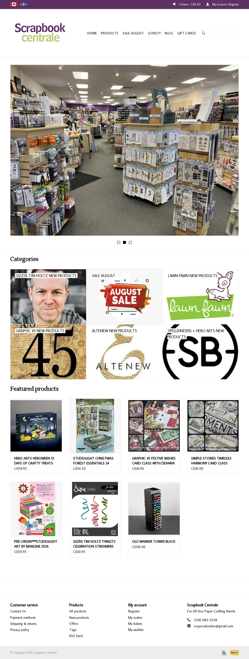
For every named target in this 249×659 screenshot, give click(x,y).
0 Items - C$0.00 (189, 4)
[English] (14, 4)
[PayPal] (234, 652)
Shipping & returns (23, 623)
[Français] (23, 4)
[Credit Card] (223, 652)
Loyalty (154, 33)
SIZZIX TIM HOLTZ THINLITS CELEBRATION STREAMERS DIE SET (94, 544)
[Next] (229, 152)
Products (109, 33)
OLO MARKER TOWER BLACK (153, 541)
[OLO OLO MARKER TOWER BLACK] (154, 509)
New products (79, 617)
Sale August (133, 33)
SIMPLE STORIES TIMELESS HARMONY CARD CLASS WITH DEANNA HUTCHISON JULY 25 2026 (212, 461)
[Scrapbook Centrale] (42, 33)
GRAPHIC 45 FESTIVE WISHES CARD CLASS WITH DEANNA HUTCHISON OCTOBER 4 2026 (154, 461)
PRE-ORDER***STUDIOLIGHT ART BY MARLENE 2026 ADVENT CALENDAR (35, 544)
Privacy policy (19, 630)
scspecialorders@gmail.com (213, 626)
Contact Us (18, 611)
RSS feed (76, 636)
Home (92, 33)
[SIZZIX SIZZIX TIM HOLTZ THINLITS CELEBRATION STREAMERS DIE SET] (95, 509)
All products (77, 611)
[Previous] (20, 152)
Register (134, 611)
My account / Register (225, 4)
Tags (73, 630)
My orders (135, 617)
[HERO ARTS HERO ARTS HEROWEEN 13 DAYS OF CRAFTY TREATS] (36, 426)
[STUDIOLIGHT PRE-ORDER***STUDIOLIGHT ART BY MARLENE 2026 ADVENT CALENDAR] (36, 509)
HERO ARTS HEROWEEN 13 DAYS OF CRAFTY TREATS (34, 460)
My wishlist (135, 630)
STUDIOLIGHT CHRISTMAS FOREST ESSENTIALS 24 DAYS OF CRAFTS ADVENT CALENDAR (93, 461)
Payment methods (23, 617)
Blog (169, 33)
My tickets (135, 623)
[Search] (203, 33)
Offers (73, 623)
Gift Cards (186, 33)
